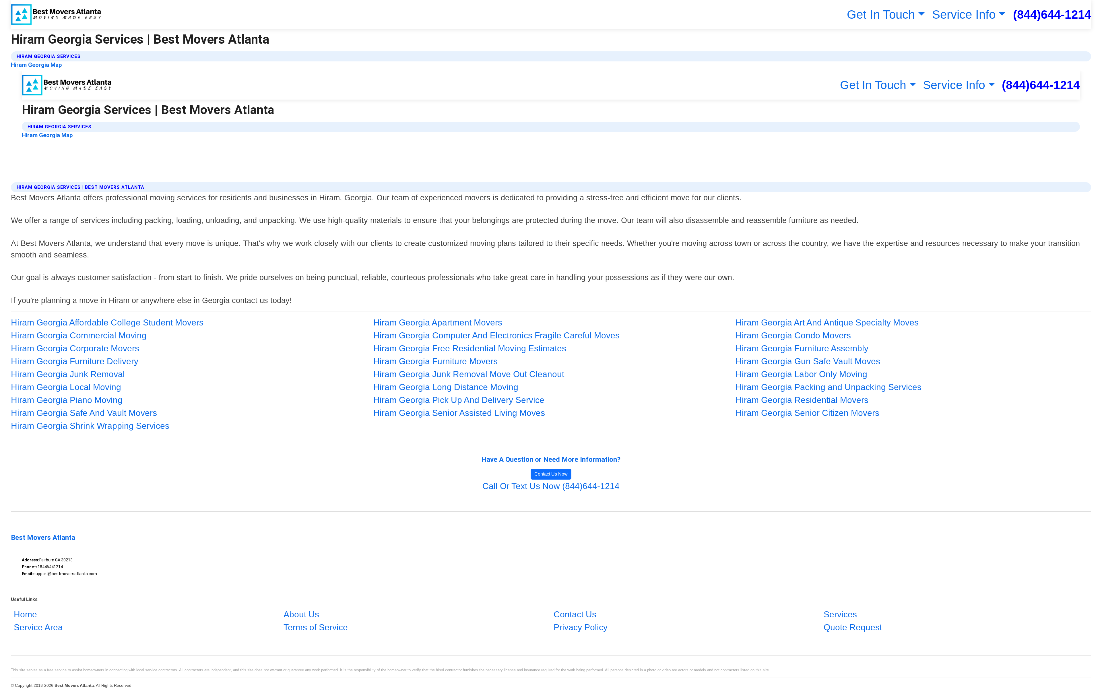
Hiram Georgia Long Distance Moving (445, 387)
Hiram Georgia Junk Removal (68, 374)
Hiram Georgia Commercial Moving (79, 335)
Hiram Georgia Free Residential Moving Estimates (469, 348)
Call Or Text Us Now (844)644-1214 (551, 486)
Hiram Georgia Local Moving (66, 387)
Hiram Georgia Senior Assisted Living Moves (459, 413)
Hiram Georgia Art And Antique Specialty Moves (827, 322)
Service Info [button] (964, 14)
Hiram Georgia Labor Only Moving (801, 374)
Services (840, 614)
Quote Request (853, 627)
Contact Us (575, 614)
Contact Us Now (551, 474)
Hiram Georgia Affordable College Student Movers (107, 322)
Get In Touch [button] (881, 14)
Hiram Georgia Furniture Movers (435, 361)
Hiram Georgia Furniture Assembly (802, 348)
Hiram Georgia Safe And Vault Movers (84, 413)
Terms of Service (316, 627)
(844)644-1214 (1052, 14)
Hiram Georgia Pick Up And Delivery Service (458, 400)
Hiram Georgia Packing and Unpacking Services (828, 387)
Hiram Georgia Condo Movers (793, 335)
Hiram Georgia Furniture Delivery (74, 361)
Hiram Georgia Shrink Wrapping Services (90, 426)
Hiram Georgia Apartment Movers (437, 322)
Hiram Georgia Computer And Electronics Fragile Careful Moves (496, 335)
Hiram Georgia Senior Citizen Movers (807, 413)
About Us (301, 614)
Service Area (38, 627)
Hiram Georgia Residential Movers (802, 400)
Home (25, 614)
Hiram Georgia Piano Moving (67, 400)
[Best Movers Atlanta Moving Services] (56, 14)
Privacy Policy (581, 627)
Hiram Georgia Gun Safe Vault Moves (808, 361)
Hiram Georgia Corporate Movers (75, 348)
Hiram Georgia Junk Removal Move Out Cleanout (468, 374)
